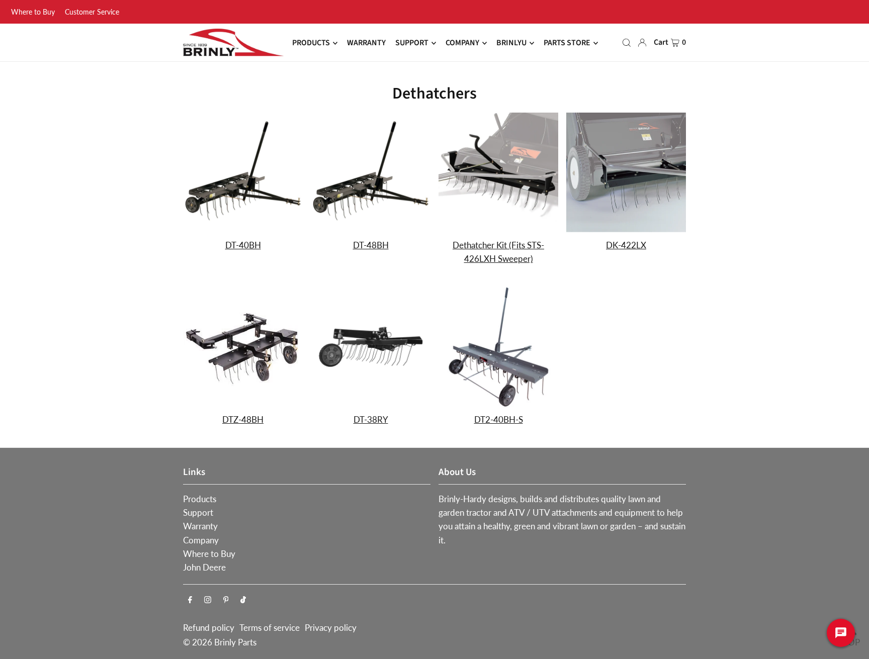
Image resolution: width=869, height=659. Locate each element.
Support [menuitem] (411, 43)
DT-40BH (243, 245)
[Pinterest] (226, 600)
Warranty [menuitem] (366, 43)
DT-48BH (371, 245)
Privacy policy (331, 627)
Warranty (200, 526)
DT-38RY (371, 419)
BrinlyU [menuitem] (511, 43)
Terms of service (269, 627)
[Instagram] (207, 600)
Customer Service (92, 12)
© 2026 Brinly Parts (219, 642)
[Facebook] (190, 600)
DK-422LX (626, 245)
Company (201, 540)
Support (198, 512)
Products (199, 499)
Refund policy (208, 627)
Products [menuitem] (311, 43)
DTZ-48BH (243, 419)
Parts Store (567, 43)
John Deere (204, 567)
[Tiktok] (243, 600)
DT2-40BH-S (498, 419)
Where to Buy (33, 12)
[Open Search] (627, 43)
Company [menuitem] (462, 43)
